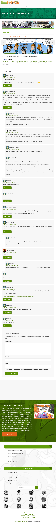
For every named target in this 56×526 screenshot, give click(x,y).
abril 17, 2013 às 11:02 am (9, 224)
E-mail (6, 363)
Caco (26, 36)
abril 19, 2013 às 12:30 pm (9, 307)
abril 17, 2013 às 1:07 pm (12, 265)
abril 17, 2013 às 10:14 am (12, 149)
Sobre (22, 6)
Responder (7, 85)
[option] (28, 25)
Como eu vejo (31, 6)
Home (18, 6)
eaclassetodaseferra (43, 61)
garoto (24, 62)
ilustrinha (39, 6)
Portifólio (51, 6)
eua (6, 62)
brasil (6, 61)
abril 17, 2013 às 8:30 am (9, 93)
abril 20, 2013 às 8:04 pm (9, 320)
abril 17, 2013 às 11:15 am (12, 240)
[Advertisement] (28, 390)
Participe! (9, 434)
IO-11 (14, 456)
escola (3, 62)
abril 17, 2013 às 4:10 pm (9, 276)
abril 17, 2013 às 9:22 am (9, 196)
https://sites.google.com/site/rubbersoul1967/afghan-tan (18, 296)
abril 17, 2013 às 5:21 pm (9, 289)
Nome (6, 357)
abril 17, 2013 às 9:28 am (12, 115)
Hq (26, 6)
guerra (28, 62)
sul (51, 62)
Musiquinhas (20, 453)
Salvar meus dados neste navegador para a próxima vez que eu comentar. (27, 369)
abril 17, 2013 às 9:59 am (12, 132)
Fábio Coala (5, 36)
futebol (20, 62)
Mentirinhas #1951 (17, 450)
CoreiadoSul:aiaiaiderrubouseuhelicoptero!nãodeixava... (26, 61)
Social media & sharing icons (21, 521)
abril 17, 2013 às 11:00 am (12, 160)
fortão (17, 62)
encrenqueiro (50, 61)
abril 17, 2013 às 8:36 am (9, 182)
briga (10, 61)
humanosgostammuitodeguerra (36, 62)
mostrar (45, 62)
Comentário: (8, 341)
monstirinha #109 (12, 474)
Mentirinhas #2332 (12, 477)
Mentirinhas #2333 (12, 472)
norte (49, 62)
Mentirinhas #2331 (12, 480)
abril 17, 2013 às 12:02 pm (9, 252)
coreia (13, 61)
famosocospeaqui (11, 62)
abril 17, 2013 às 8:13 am (9, 77)
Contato (45, 6)
